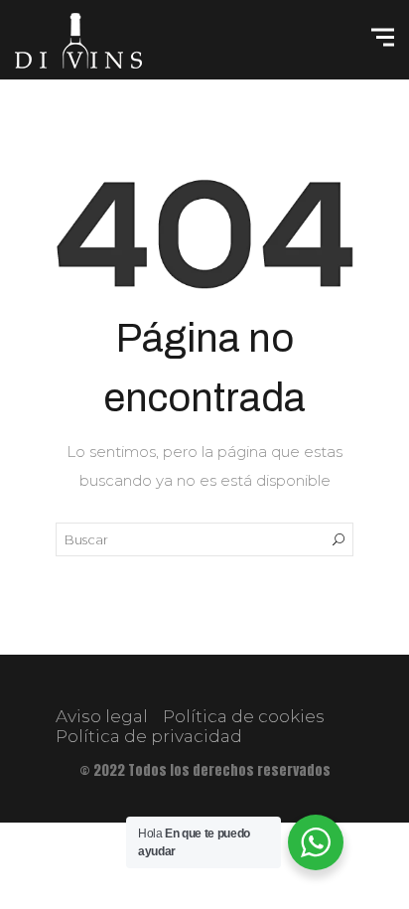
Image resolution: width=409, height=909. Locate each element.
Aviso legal (102, 716)
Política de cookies (244, 716)
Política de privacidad (149, 736)
